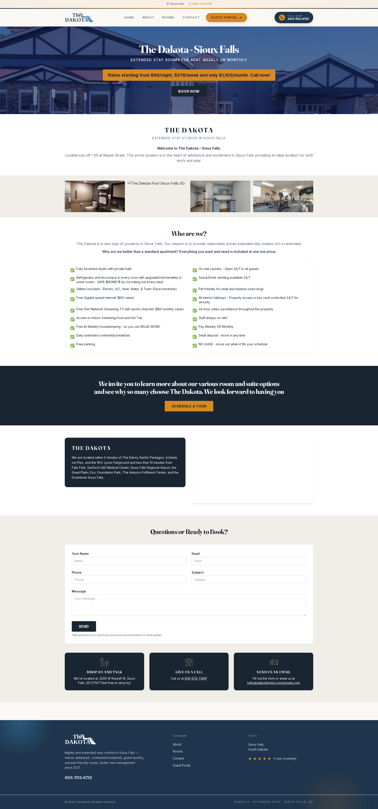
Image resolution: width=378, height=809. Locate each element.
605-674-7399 (195, 678)
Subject (198, 572)
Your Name (80, 553)
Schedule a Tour (189, 406)
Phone (77, 572)
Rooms (168, 17)
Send (84, 626)
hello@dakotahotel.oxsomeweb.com (273, 683)
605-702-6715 (202, 3)
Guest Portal (224, 17)
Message (79, 591)
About (148, 17)
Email (196, 553)
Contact (191, 17)
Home (129, 17)
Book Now (189, 91)
